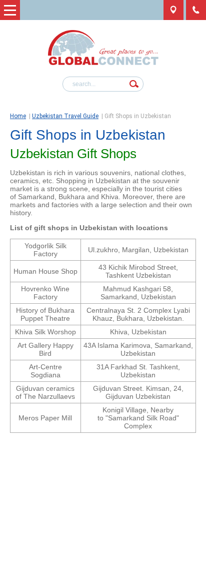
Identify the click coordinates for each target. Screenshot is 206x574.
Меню (10, 10)
